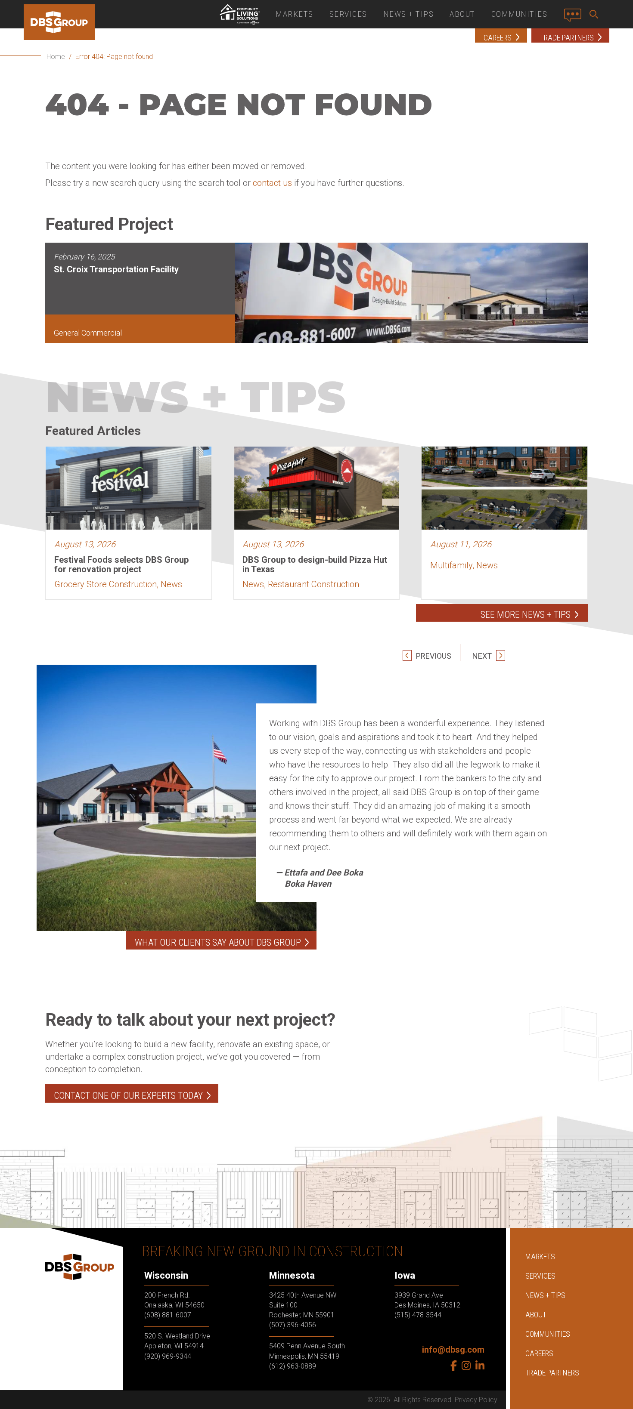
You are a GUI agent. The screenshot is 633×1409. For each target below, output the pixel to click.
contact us (272, 183)
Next (482, 655)
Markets (294, 14)
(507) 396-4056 (292, 1325)
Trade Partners (552, 1372)
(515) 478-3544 (417, 1315)
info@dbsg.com (453, 1349)
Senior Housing (239, 14)
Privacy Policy (476, 1400)
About (462, 14)
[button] (595, 14)
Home (56, 56)
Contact (575, 18)
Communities (519, 14)
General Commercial (88, 332)
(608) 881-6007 (167, 1315)
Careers (539, 1353)
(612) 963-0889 (292, 1366)
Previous (432, 655)
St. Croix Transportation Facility (116, 269)
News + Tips (408, 14)
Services (348, 14)
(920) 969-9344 (167, 1356)
